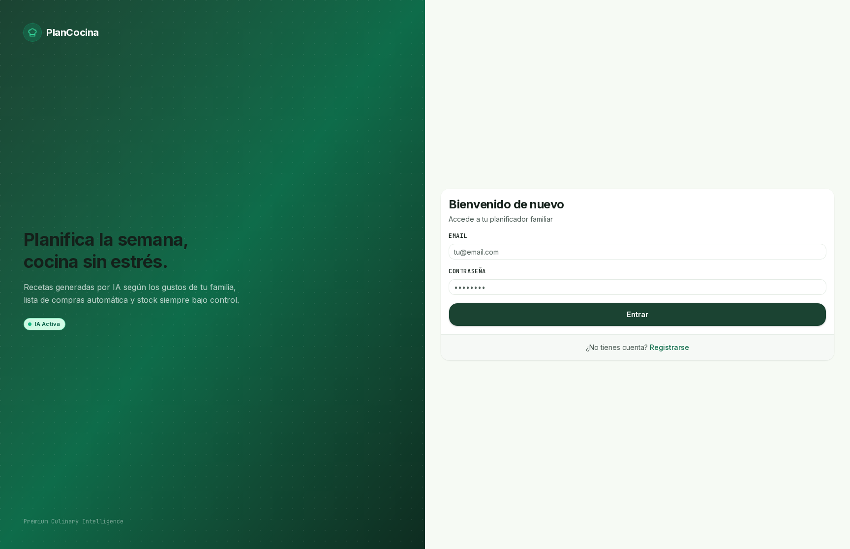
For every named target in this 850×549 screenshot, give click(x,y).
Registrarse (669, 347)
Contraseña (467, 271)
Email (458, 236)
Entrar (637, 314)
